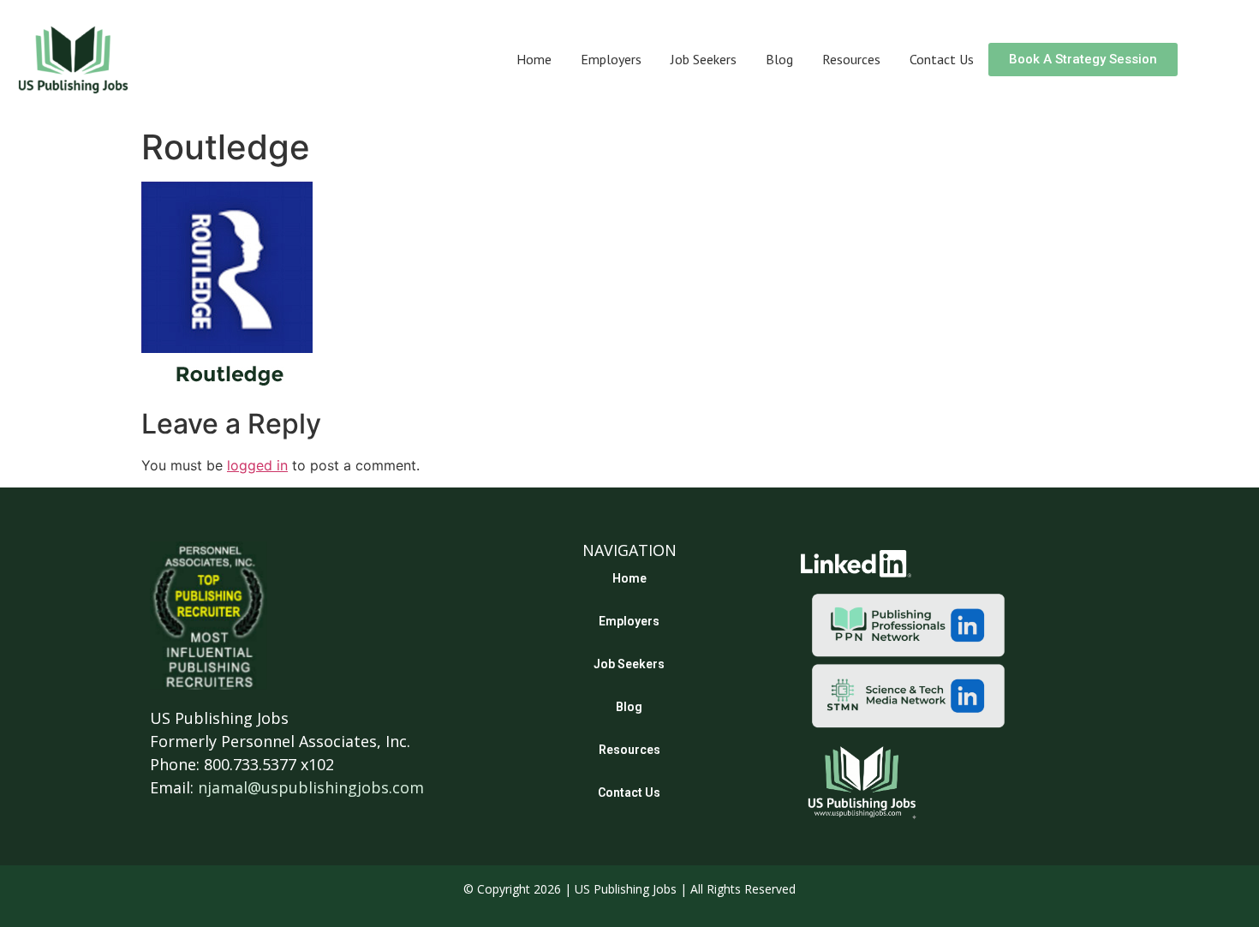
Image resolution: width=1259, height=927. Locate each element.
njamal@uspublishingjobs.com (311, 787)
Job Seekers (704, 59)
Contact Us (942, 59)
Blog (779, 59)
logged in (257, 465)
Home (534, 59)
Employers (611, 59)
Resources (851, 59)
